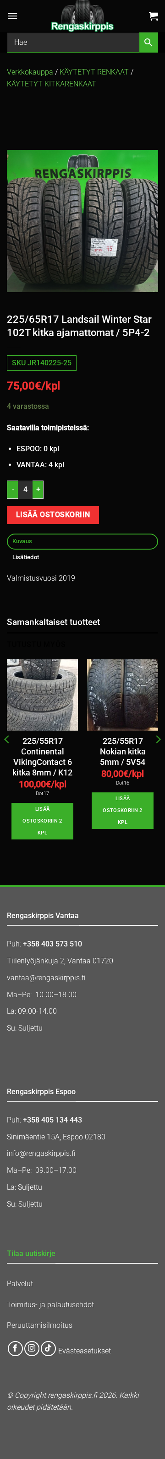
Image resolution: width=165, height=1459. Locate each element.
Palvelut (20, 1283)
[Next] (157, 757)
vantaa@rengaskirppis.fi (46, 977)
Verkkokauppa (30, 72)
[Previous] (7, 757)
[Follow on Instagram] (31, 1348)
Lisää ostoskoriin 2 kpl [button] (42, 821)
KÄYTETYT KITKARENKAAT (51, 84)
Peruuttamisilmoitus (39, 1325)
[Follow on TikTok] (48, 1348)
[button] (12, 16)
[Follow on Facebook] (15, 1348)
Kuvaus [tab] (22, 541)
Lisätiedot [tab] (25, 557)
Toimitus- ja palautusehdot (50, 1304)
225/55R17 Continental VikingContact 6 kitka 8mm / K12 (42, 757)
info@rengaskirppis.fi (41, 1153)
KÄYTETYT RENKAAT (94, 72)
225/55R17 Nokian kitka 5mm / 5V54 (123, 752)
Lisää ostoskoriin (53, 515)
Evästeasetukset (84, 1351)
